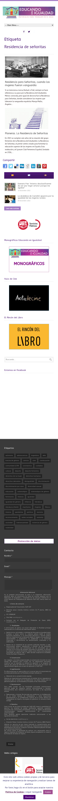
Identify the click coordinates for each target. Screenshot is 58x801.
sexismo (40, 517)
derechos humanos (33, 476)
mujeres (38, 507)
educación (9, 491)
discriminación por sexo (14, 486)
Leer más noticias (12, 208)
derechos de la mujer (13, 476)
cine (34, 460)
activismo (9, 455)
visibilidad (9, 528)
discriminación (43, 481)
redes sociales (27, 517)
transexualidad (22, 522)
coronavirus (27, 466)
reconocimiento (11, 517)
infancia (28, 502)
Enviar (10, 744)
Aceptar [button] (48, 792)
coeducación (45, 460)
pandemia (19, 512)
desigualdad (29, 481)
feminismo (9, 497)
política (30, 512)
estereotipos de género (40, 491)
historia (21, 497)
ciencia (26, 460)
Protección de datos (29, 541)
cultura (8, 471)
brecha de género (12, 460)
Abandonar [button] (29, 797)
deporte (18, 471)
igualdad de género (13, 502)
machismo (27, 507)
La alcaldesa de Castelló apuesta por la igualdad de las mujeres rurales (36, 197)
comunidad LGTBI (12, 466)
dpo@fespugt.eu (11, 622)
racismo (40, 512)
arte (44, 455)
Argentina (35, 455)
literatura (38, 502)
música (8, 512)
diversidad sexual (34, 486)
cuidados (39, 466)
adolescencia (22, 455)
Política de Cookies (14, 792)
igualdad (30, 497)
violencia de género (39, 522)
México (47, 507)
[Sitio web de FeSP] (29, 231)
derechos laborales (13, 481)
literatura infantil (12, 507)
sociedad (9, 522)
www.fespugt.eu (17, 617)
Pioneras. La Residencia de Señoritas (26, 133)
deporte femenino (32, 471)
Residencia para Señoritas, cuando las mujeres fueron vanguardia (27, 83)
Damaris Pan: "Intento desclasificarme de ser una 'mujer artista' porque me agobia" (34, 186)
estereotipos (22, 491)
